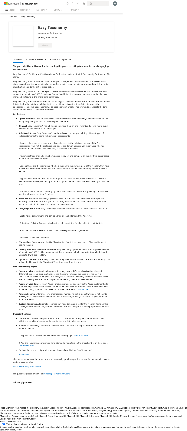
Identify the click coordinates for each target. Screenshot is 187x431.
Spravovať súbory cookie (11, 429)
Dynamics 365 (60, 416)
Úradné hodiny (56, 407)
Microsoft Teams (127, 416)
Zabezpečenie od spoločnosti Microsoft (30, 416)
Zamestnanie (141, 416)
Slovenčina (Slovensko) (10, 421)
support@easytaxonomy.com (56, 373)
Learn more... (83, 289)
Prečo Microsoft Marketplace (13, 407)
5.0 (42, 37)
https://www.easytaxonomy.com (27, 366)
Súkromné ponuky (112, 407)
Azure (50, 416)
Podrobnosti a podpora (60, 59)
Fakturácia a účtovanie (168, 407)
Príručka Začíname (72, 407)
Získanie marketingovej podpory (44, 410)
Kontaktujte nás (70, 427)
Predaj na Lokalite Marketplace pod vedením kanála (48, 413)
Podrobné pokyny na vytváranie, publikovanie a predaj (106, 410)
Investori (32, 418)
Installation (24, 354)
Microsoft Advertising (89, 416)
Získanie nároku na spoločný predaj (147, 410)
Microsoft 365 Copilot (110, 416)
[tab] (18, 59)
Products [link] (13, 16)
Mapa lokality (56, 427)
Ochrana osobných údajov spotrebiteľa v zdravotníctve (24, 427)
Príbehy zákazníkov (40, 407)
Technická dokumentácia (92, 407)
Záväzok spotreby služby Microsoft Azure (139, 407)
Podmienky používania (126, 427)
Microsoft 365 (73, 416)
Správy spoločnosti (156, 416)
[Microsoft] (11, 3)
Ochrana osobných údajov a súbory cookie (96, 427)
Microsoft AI (5, 416)
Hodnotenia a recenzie (35, 59)
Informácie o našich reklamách (167, 427)
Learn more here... (81, 335)
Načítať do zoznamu (19, 410)
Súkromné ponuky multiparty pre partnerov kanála (94, 413)
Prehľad (18, 59)
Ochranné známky (145, 427)
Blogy (29, 407)
